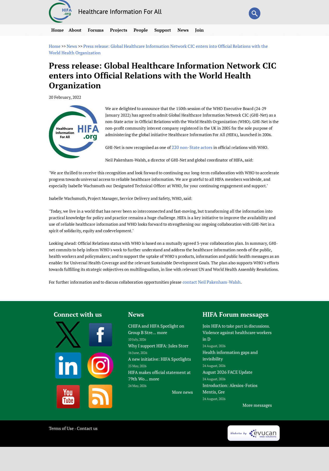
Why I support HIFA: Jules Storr (158, 346)
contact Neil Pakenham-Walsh (212, 282)
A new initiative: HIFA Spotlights (159, 359)
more (162, 332)
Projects (119, 30)
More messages (257, 405)
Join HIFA (212, 326)
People (141, 30)
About (76, 30)
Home (57, 30)
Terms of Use (61, 428)
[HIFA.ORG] (60, 21)
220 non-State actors (192, 147)
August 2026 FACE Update (227, 372)
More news (182, 392)
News (184, 30)
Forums (96, 30)
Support (163, 30)
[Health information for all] (120, 12)
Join (200, 30)
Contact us (87, 428)
